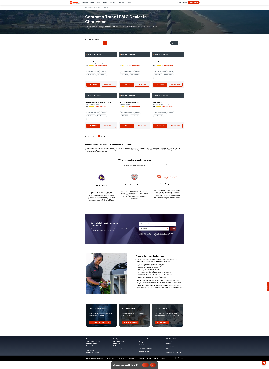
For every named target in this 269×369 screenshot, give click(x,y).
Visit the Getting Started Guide (100, 322)
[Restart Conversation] (262, 318)
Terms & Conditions (121, 358)
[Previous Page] (96, 136)
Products (89, 339)
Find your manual (162, 322)
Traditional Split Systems (93, 341)
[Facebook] (180, 352)
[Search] (105, 43)
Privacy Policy (155, 235)
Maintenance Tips (118, 348)
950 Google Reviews (101, 65)
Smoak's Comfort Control (127, 61)
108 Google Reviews (167, 106)
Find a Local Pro (194, 2)
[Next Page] (104, 136)
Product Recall (141, 358)
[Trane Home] (74, 2)
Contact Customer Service (254, 355)
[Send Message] (263, 362)
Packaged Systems (91, 343)
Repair (152, 365)
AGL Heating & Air (91, 61)
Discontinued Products (92, 352)
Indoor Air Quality (91, 348)
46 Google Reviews (100, 106)
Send (173, 228)
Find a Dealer (89, 7)
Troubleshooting (117, 345)
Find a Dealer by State (146, 348)
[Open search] (174, 2)
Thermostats (89, 345)
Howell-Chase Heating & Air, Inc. (129, 102)
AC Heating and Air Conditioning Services (98, 102)
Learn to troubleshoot (130, 322)
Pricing (141, 342)
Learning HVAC (143, 339)
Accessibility (131, 358)
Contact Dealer (108, 84)
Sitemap (149, 358)
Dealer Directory (144, 351)
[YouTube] (177, 352)
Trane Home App (90, 350)
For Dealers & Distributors (172, 338)
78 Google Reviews (167, 65)
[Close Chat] (264, 318)
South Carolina (98, 7)
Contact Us (142, 345)
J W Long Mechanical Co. (160, 61)
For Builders (168, 343)
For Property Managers (171, 341)
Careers (167, 348)
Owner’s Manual (117, 343)
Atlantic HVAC (157, 102)
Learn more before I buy (246, 358)
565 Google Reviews (134, 106)
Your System (117, 339)
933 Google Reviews (134, 65)
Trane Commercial (170, 346)
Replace (145, 365)
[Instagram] (183, 352)
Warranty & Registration (119, 341)
